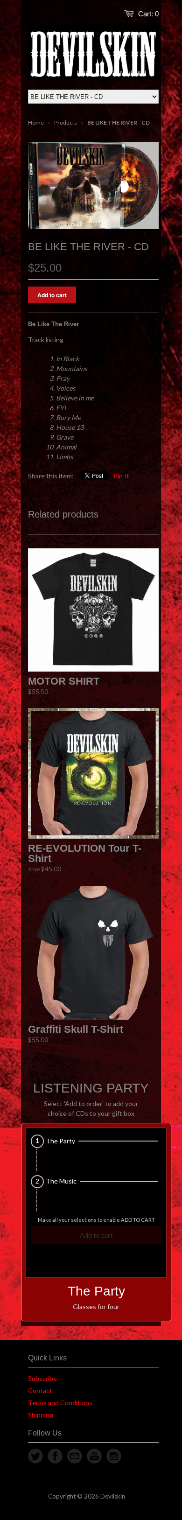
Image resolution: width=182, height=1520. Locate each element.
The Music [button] (61, 1181)
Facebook (55, 1456)
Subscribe (42, 1378)
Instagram (113, 1456)
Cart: (148, 14)
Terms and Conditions (60, 1403)
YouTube (94, 1456)
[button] (96, 1141)
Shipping (40, 1415)
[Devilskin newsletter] (74, 1456)
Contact (40, 1390)
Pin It (121, 476)
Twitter (35, 1456)
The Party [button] (60, 1141)
